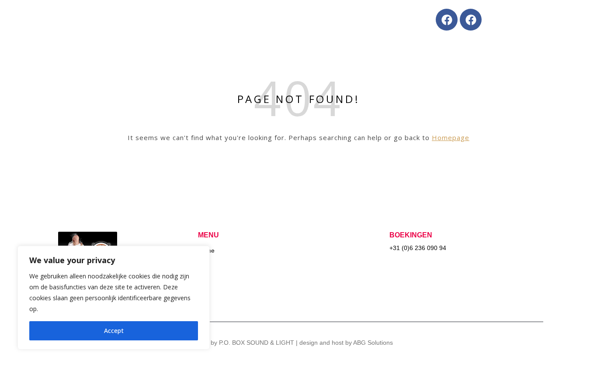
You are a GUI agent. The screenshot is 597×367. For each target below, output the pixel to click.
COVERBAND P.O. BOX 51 (225, 19)
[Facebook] (447, 20)
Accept (114, 330)
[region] (113, 298)
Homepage (450, 137)
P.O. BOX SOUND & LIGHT (129, 19)
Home (65, 19)
